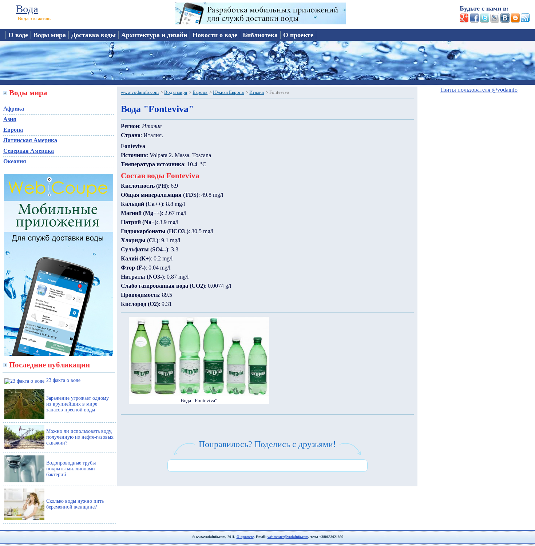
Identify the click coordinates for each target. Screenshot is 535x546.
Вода (27, 9)
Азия (9, 119)
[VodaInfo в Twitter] (484, 20)
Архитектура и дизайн (154, 35)
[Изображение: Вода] (199, 394)
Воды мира (49, 35)
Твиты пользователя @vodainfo (479, 90)
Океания (14, 161)
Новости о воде (215, 35)
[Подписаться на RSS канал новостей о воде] (525, 20)
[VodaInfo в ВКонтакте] (504, 20)
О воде (18, 35)
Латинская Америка (30, 140)
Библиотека (260, 35)
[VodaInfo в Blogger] (515, 20)
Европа (13, 130)
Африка (13, 108)
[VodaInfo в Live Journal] (494, 20)
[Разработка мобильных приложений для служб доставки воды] (260, 22)
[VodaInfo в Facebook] (474, 20)
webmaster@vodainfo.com (288, 537)
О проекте (298, 35)
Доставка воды (93, 35)
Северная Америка (28, 151)
